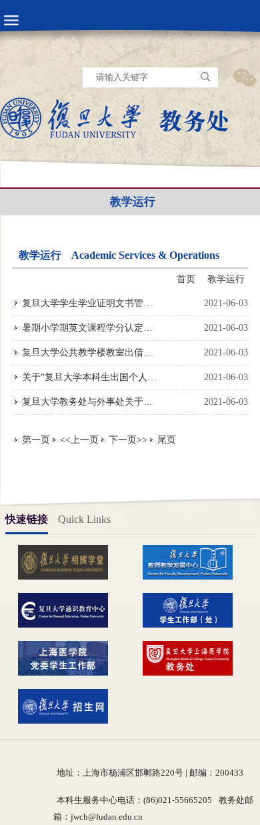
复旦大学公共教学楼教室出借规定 (87, 355)
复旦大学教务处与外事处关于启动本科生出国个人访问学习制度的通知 (87, 405)
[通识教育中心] (68, 609)
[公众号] (244, 77)
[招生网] (68, 705)
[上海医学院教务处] (193, 657)
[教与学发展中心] (193, 561)
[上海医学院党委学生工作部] (68, 657)
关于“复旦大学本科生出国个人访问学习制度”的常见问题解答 (89, 380)
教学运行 (226, 279)
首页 (186, 279)
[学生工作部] (193, 609)
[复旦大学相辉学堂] (68, 561)
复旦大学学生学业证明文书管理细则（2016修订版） (87, 306)
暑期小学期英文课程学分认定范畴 (87, 331)
